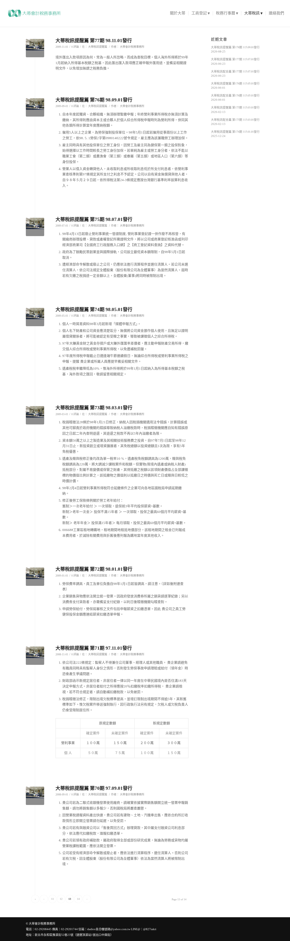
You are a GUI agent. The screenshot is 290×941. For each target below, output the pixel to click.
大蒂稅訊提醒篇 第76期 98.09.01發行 (94, 100)
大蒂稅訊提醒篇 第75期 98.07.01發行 (94, 219)
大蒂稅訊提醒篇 (97, 46)
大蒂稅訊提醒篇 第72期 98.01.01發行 (94, 569)
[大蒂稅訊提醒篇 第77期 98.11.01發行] (35, 48)
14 (78, 899)
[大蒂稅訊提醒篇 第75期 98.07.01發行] (35, 227)
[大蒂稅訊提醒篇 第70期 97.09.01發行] (35, 796)
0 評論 (75, 46)
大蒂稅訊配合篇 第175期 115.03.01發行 (235, 120)
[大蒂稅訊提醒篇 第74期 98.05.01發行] (35, 317)
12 (61, 899)
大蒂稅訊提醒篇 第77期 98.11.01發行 (94, 40)
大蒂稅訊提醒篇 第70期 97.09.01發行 (94, 788)
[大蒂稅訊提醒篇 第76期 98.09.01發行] (35, 107)
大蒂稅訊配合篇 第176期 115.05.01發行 (235, 95)
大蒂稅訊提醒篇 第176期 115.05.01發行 (235, 83)
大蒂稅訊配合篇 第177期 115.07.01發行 (235, 71)
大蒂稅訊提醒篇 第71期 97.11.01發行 (94, 648)
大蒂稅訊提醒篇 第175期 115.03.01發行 (235, 107)
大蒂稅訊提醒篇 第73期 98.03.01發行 (94, 407)
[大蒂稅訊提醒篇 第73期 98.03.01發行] (35, 415)
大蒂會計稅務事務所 (132, 46)
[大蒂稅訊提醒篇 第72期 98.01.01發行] (35, 576)
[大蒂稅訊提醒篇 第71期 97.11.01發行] (35, 655)
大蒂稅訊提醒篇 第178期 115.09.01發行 (235, 47)
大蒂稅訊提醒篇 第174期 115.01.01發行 (235, 132)
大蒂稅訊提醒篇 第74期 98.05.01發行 (94, 309)
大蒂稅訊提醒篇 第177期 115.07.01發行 (235, 59)
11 (52, 899)
